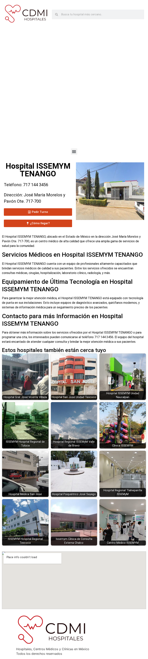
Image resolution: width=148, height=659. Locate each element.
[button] (74, 151)
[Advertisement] (74, 88)
